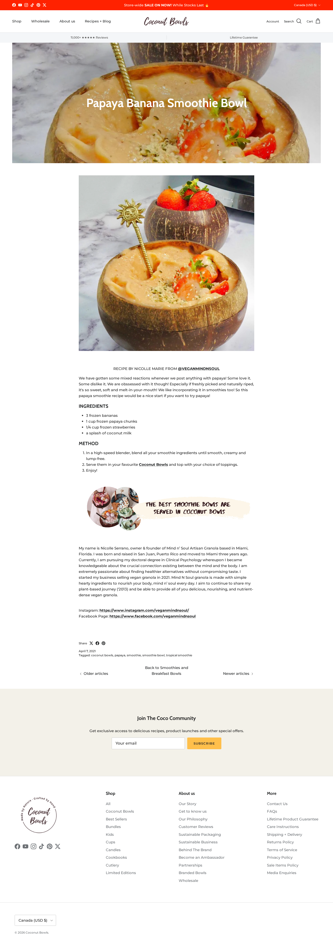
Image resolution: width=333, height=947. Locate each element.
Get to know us (193, 811)
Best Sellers (116, 819)
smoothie (134, 655)
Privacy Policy (280, 857)
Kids (110, 834)
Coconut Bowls (120, 811)
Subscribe (204, 743)
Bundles (113, 826)
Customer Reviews (196, 826)
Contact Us (277, 803)
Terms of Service (282, 849)
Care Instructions (283, 826)
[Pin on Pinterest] (103, 643)
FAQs (272, 811)
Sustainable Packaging (200, 834)
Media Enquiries (281, 872)
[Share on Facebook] (97, 643)
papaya (120, 655)
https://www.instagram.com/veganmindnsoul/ (144, 610)
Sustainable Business (198, 842)
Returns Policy (280, 842)
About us (67, 21)
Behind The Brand (195, 849)
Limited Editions (121, 872)
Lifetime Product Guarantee (292, 819)
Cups (110, 842)
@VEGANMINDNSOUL (199, 368)
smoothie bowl (153, 655)
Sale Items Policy (282, 865)
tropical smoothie (179, 655)
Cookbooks (116, 857)
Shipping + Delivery (284, 834)
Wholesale (40, 21)
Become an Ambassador (202, 857)
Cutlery (112, 865)
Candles (113, 849)
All (108, 803)
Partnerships (190, 865)
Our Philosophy (193, 819)
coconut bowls (102, 655)
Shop (16, 21)
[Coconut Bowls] (166, 21)
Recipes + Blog (98, 21)
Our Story (187, 803)
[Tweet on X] (91, 643)
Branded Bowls (192, 872)
